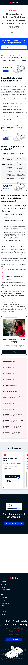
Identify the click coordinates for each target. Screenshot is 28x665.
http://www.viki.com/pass (15, 103)
